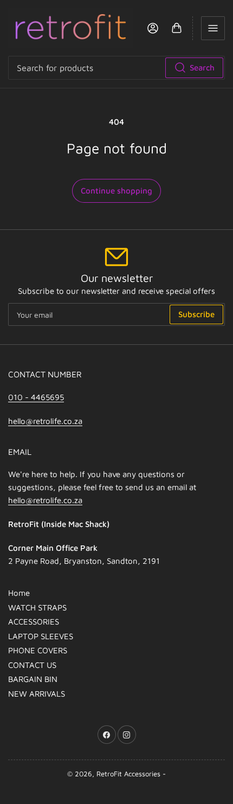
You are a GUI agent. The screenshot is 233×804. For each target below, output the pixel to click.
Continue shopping (116, 190)
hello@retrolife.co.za (45, 421)
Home (19, 592)
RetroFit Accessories (128, 773)
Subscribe (196, 314)
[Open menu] (213, 28)
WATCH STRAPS (37, 607)
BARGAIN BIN (32, 679)
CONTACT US (32, 665)
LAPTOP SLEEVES (40, 636)
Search (202, 67)
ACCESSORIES (33, 621)
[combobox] (116, 68)
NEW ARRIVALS (36, 693)
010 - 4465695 (36, 397)
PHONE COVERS (37, 650)
